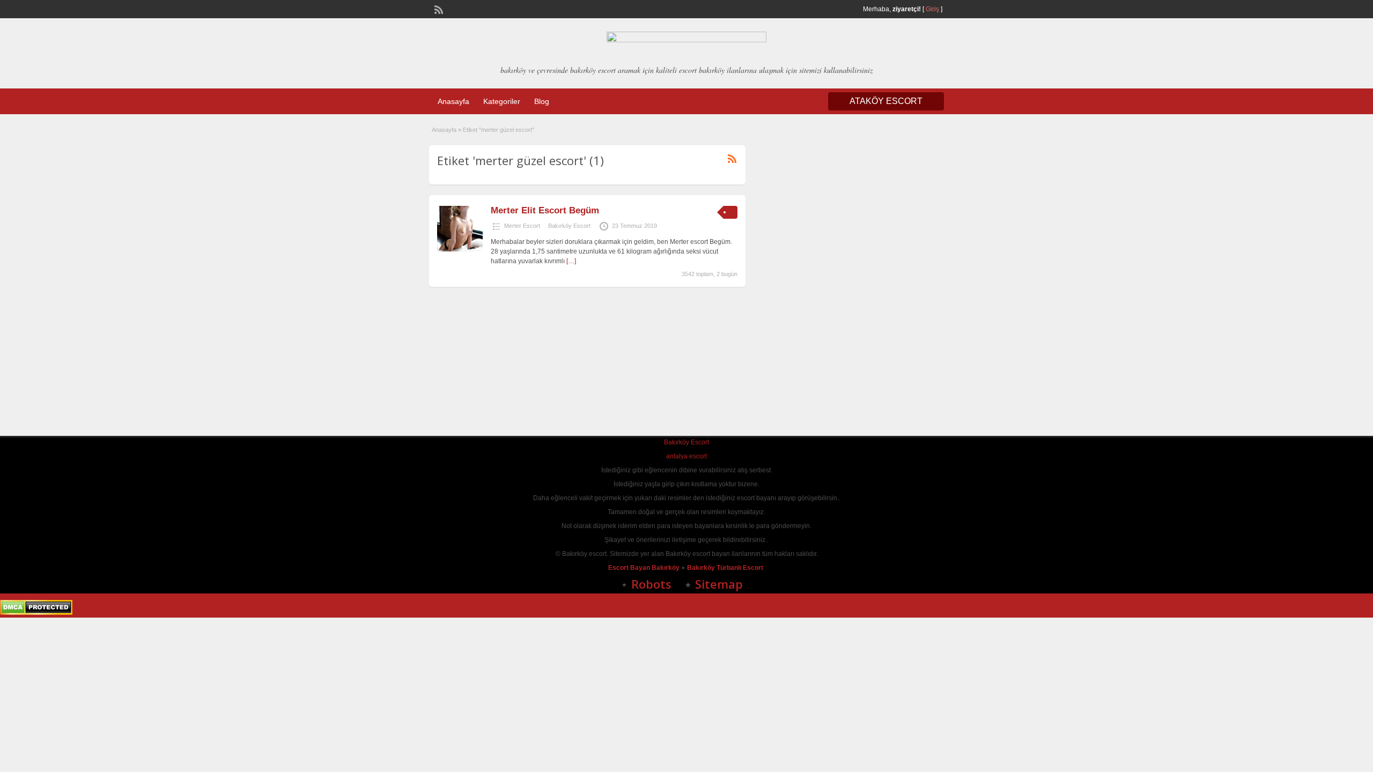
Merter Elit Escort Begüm (545, 210)
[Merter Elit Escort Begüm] (460, 249)
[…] (571, 261)
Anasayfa (453, 101)
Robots (651, 584)
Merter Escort (522, 225)
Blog (541, 101)
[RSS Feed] (437, 8)
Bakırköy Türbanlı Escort (726, 567)
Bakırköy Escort (569, 225)
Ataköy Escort (886, 101)
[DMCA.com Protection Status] (36, 613)
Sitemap (719, 584)
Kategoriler (501, 101)
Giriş (932, 9)
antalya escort (686, 456)
